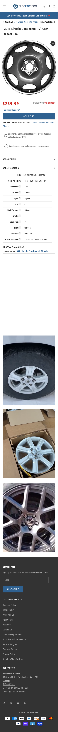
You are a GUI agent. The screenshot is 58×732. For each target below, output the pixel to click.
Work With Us (8, 615)
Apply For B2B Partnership (14, 639)
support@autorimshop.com (14, 691)
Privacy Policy (9, 654)
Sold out (29, 116)
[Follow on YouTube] (18, 703)
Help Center (8, 620)
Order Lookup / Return (12, 634)
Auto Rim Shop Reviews (13, 659)
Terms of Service (10, 649)
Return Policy (8, 610)
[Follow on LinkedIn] (25, 703)
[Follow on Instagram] (11, 703)
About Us (7, 624)
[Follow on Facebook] (4, 703)
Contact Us (7, 629)
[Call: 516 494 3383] (44, 6)
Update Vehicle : (27, 15)
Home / (43, 22)
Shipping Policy (9, 605)
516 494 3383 (9, 684)
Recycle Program (10, 644)
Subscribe (13, 589)
